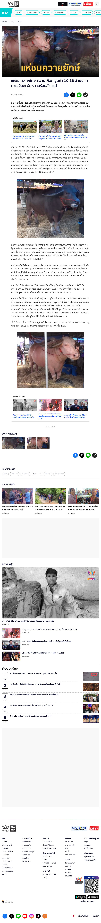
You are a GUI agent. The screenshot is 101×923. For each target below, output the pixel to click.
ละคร (66, 848)
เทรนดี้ (45, 877)
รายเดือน (68, 873)
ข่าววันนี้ (18, 12)
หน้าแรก (4, 22)
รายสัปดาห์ (68, 869)
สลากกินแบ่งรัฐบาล (91, 838)
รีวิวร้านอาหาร (47, 856)
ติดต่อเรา (96, 916)
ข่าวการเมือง (87, 12)
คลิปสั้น (67, 851)
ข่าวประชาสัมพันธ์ (7, 871)
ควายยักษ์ (14, 474)
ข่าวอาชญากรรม (7, 861)
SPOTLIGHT (27, 838)
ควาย (5, 474)
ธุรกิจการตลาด (27, 842)
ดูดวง (67, 859)
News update (47, 842)
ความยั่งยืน (26, 848)
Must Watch (26, 861)
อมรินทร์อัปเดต (70, 855)
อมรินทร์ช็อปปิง (90, 860)
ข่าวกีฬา (4, 864)
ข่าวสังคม (46, 12)
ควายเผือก (25, 474)
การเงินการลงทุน (28, 851)
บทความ (68, 866)
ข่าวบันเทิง (74, 12)
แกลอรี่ (4, 874)
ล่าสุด (86, 842)
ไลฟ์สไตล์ (46, 871)
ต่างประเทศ (26, 855)
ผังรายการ (88, 853)
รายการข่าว (69, 842)
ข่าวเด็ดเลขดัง (88, 848)
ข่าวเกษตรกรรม (7, 868)
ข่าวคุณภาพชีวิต (60, 12)
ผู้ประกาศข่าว (89, 856)
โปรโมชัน (45, 859)
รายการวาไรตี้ (69, 845)
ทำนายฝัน (68, 876)
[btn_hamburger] (3, 4)
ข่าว (12, 22)
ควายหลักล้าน (59, 474)
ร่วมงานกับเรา (83, 916)
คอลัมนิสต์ (25, 858)
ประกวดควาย (37, 474)
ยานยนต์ (46, 838)
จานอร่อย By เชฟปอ (49, 863)
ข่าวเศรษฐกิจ (26, 845)
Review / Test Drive (49, 848)
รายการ (68, 838)
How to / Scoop (48, 845)
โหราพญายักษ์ (70, 863)
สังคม (19, 22)
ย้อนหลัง (87, 845)
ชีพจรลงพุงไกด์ (49, 853)
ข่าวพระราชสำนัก (32, 12)
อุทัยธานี (48, 474)
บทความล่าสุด (47, 866)
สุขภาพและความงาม (49, 874)
